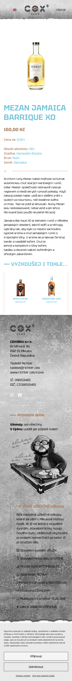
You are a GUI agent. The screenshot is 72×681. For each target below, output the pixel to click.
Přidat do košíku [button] (20, 309)
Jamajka (20, 163)
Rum (16, 158)
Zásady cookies (23, 675)
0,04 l (21, 140)
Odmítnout (36, 667)
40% (32, 149)
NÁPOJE (61, 10)
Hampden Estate (29, 153)
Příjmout (36, 656)
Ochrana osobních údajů (43, 675)
